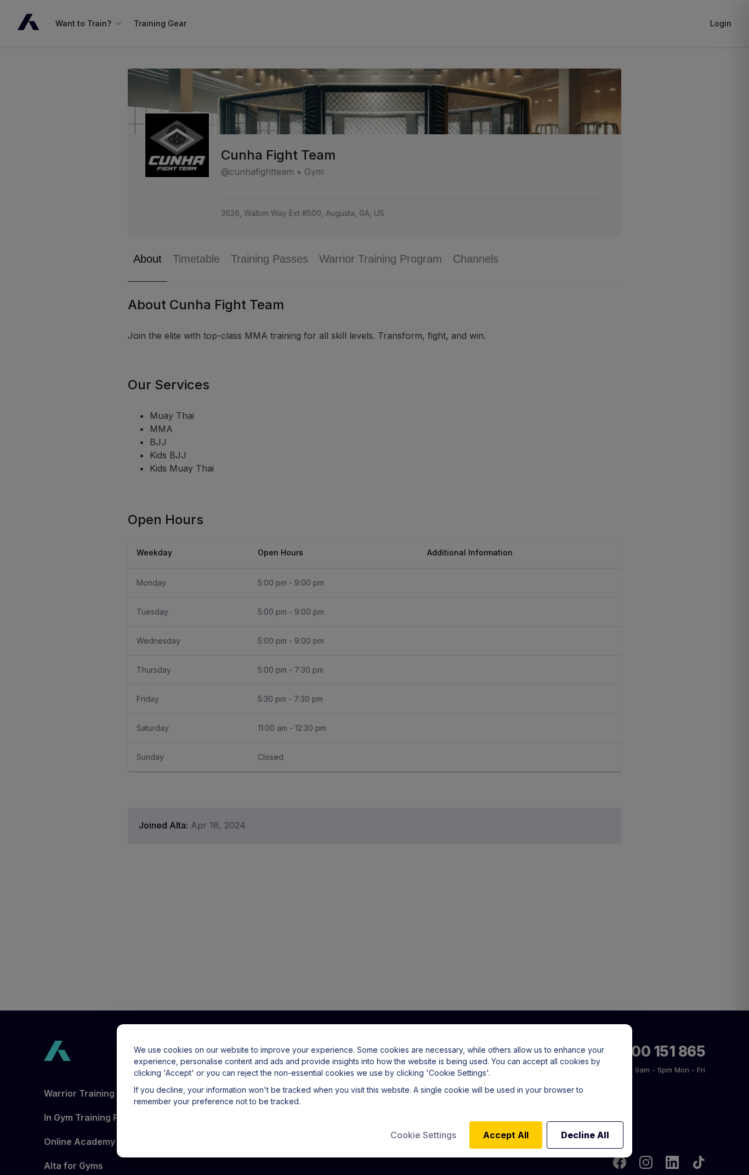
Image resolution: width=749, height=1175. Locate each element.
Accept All (506, 1134)
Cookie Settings (423, 1134)
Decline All (585, 1134)
